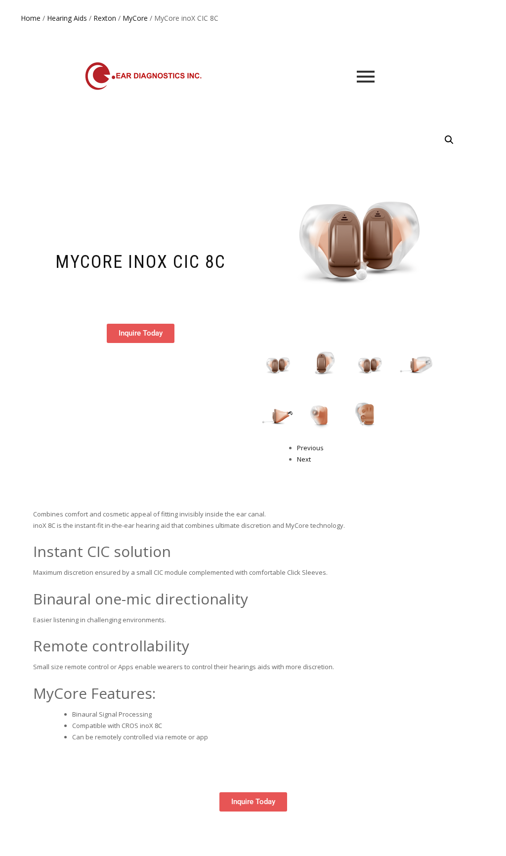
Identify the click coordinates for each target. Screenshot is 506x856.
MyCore (135, 18)
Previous (310, 447)
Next (304, 459)
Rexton (104, 18)
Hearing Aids (67, 18)
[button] (449, 140)
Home (31, 18)
